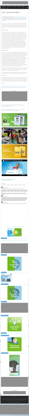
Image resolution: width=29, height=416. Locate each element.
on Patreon (22, 16)
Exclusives (22, 6)
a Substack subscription (16, 16)
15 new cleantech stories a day (16, 109)
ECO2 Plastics (12, 23)
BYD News (15, 6)
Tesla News (18, 6)
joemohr (5, 13)
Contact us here (11, 106)
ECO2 (17, 32)
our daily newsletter (14, 87)
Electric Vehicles (9, 6)
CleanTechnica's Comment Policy (7, 180)
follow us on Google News (22, 87)
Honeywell (12, 56)
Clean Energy (3, 6)
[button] (5, 6)
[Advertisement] (15, 2)
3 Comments (7, 13)
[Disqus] (14, 195)
